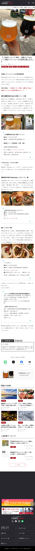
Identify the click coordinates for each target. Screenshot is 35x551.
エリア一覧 (21, 533)
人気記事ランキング (24, 538)
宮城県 (3, 400)
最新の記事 (19, 340)
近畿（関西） (5, 66)
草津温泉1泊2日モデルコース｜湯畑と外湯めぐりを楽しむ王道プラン (21, 442)
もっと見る (17, 464)
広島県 (3, 422)
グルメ (15, 66)
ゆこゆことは (22, 528)
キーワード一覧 (5, 538)
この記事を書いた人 (8, 340)
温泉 (13, 447)
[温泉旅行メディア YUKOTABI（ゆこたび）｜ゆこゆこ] (17, 517)
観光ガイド (4, 543)
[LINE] (5, 362)
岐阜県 (20, 422)
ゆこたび (3, 7)
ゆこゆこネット (5, 528)
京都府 (10, 66)
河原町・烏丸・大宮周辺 (23, 66)
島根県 (20, 400)
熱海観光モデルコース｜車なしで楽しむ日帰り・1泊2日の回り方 (21, 453)
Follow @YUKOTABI (23, 375)
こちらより (13, 218)
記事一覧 (9, 7)
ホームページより (17, 149)
